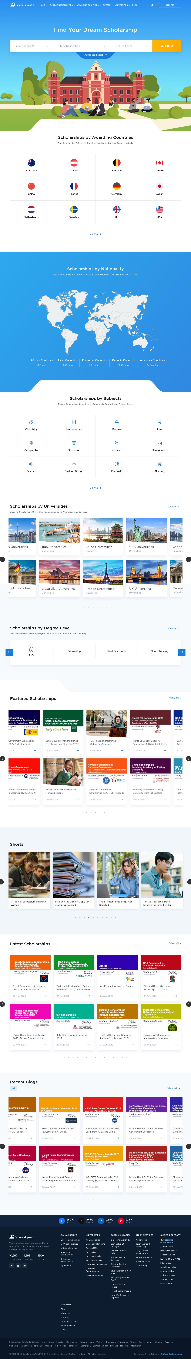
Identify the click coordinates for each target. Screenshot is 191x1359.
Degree (107, 5)
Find (168, 45)
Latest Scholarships (70, 1240)
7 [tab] (106, 607)
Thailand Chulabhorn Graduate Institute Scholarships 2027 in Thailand (72, 1038)
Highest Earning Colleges (118, 1259)
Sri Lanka (13, 1346)
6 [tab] (102, 607)
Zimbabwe (73, 1346)
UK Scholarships (69, 1248)
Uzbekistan (135, 1346)
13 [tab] (117, 1057)
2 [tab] (84, 607)
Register (170, 5)
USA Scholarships (69, 1244)
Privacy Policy (68, 1326)
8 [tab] (111, 607)
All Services (141, 1240)
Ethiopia (158, 1342)
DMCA (64, 1330)
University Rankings (95, 1244)
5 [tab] (97, 607)
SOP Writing (142, 1266)
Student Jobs (167, 1271)
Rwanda (114, 1346)
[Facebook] (11, 1265)
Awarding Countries (88, 5)
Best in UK (91, 1252)
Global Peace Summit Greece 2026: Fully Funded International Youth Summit (29, 1180)
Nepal (91, 1342)
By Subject (66, 1266)
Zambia (96, 1346)
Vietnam (100, 1342)
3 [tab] (88, 607)
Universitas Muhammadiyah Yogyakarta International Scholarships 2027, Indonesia (114, 1038)
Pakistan (60, 1342)
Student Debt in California (118, 1265)
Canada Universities (158, 547)
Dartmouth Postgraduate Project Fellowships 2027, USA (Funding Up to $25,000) (30, 989)
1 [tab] (79, 607)
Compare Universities (96, 1265)
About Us (65, 1313)
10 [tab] (115, 917)
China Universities (70, 547)
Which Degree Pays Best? (120, 1279)
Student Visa (166, 1247)
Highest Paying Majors (118, 1285)
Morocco (168, 1342)
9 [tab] (111, 917)
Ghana (133, 1342)
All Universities (93, 1240)
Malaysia (124, 1346)
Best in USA (91, 1248)
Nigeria (83, 1342)
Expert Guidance (144, 1258)
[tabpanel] (74, 560)
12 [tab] (113, 1057)
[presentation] (9, 652)
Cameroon (86, 1346)
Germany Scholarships (67, 1260)
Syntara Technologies (171, 1354)
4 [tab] (93, 607)
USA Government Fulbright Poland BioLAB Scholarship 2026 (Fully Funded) (161, 793)
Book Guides (166, 1284)
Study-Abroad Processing (143, 1245)
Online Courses (167, 1275)
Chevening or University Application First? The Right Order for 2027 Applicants (158, 1180)
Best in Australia (94, 1261)
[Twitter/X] (18, 1265)
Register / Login (69, 1321)
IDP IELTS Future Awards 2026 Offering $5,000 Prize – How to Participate (73, 1180)
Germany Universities (159, 588)
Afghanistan (26, 1346)
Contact (65, 1317)
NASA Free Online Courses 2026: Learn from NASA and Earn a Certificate (74, 1132)
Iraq (64, 1346)
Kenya (142, 1342)
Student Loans (167, 1255)
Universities (121, 5)
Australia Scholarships (67, 1253)
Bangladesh (72, 1342)
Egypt (149, 1342)
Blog (134, 5)
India (44, 1342)
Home (42, 5)
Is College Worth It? (120, 1240)
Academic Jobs (168, 1267)
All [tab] (13, 1088)
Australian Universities (29, 588)
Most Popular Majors (121, 1291)
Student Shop (167, 1279)
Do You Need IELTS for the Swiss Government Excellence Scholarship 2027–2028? (117, 1132)
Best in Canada (93, 1256)
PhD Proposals (143, 1262)
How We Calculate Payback (120, 1296)
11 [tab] (108, 1057)
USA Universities (112, 547)
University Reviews (95, 1275)
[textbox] (31, 46)
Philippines (123, 1342)
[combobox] (31, 46)
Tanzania (38, 1346)
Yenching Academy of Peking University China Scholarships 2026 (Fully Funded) (115, 793)
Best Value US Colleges (117, 1245)
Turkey (57, 1346)
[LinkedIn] (24, 1265)
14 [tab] (122, 1057)
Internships (165, 1263)
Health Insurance (168, 1251)
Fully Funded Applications (142, 1252)
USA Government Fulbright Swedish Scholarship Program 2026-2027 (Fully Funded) (159, 744)
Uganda (48, 1346)
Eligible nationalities (61, 5)
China (51, 1342)
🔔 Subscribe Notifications (166, 1241)
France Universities (71, 588)
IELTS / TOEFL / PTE (170, 1259)
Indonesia (111, 1342)
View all (95, 234)
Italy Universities (25, 547)
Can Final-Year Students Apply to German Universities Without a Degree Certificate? (160, 1132)
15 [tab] (126, 1057)
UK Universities (111, 588)
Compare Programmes (92, 1270)
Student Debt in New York (121, 1272)
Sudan (105, 1346)
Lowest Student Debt (119, 1252)
